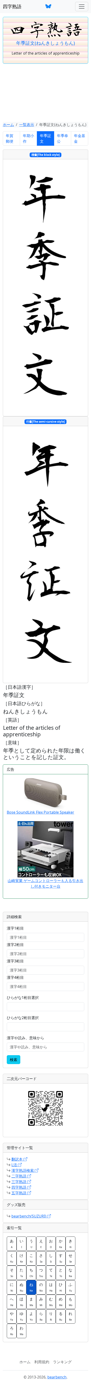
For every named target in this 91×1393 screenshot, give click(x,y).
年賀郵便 (9, 138)
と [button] (61, 1272)
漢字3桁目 (15, 961)
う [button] (31, 1243)
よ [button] (31, 1316)
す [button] (61, 1258)
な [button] (70, 1272)
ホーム (8, 124)
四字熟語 (12, 6)
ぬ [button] (21, 1287)
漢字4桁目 (15, 977)
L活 (14, 1164)
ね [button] (31, 1287)
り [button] (51, 1316)
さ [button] (41, 1258)
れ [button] (70, 1316)
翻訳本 (17, 1159)
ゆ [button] (21, 1316)
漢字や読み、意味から (25, 1037)
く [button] (12, 1258)
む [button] (51, 1301)
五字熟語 (19, 1193)
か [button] (61, 1243)
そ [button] (12, 1272)
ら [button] (41, 1316)
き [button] (70, 1243)
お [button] (51, 1243)
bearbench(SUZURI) (29, 1216)
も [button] (70, 1301)
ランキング (62, 1361)
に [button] (12, 1287)
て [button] (51, 1272)
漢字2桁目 (15, 944)
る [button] (61, 1316)
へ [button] (12, 1301)
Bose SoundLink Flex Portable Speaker (40, 812)
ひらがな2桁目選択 (23, 1017)
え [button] (41, 1243)
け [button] (21, 1258)
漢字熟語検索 (23, 1170)
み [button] (41, 1301)
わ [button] (21, 1331)
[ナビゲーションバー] (81, 6)
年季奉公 (62, 138)
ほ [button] (21, 1301)
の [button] (41, 1287)
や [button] (12, 1316)
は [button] (51, 1287)
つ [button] (41, 1272)
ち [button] (31, 1272)
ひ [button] (61, 1287)
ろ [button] (12, 1331)
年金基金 (79, 138)
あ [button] (12, 1243)
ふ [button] (70, 1287)
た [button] (21, 1272)
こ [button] (31, 1258)
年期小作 (28, 138)
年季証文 (45, 138)
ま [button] (31, 1301)
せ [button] (70, 1258)
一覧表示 (26, 124)
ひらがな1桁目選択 (23, 997)
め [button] (61, 1301)
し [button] (51, 1258)
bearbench (56, 1377)
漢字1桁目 (15, 928)
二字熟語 (19, 1176)
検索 (13, 1059)
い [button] (21, 1243)
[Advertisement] (45, 92)
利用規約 (41, 1361)
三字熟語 (19, 1181)
